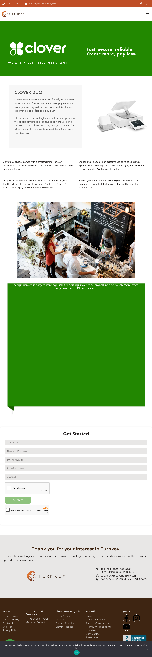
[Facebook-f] (126, 618)
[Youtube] (126, 627)
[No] (147, 649)
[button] (147, 14)
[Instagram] (136, 618)
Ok (76, 652)
